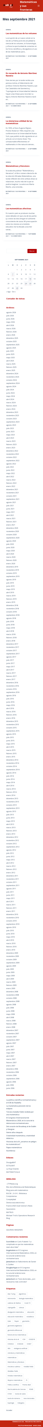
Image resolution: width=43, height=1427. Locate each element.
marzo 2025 (10, 364)
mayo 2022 (10, 473)
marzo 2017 (10, 673)
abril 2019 (10, 592)
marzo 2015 (10, 750)
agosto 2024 (11, 386)
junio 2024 (10, 393)
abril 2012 (10, 863)
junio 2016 (10, 702)
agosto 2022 (11, 464)
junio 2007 (10, 1049)
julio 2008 (10, 1008)
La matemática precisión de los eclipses (18, 1107)
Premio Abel (26, 1385)
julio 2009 (10, 969)
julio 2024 (10, 390)
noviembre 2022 (12, 454)
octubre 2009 (11, 959)
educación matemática (15, 1317)
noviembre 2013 (12, 802)
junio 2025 (10, 354)
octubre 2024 (11, 380)
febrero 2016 (11, 715)
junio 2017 (10, 663)
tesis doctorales (29, 1398)
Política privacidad (25, 1425)
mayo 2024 (10, 396)
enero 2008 (10, 1027)
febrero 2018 (11, 637)
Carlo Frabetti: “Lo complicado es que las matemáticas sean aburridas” (20, 1244)
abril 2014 (10, 785)
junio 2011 (10, 895)
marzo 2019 (10, 596)
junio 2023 (10, 431)
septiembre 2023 (12, 422)
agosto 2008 (11, 1004)
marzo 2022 (10, 480)
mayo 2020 (10, 551)
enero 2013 (10, 834)
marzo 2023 (10, 441)
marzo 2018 (10, 634)
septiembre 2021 (12, 499)
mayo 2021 (10, 512)
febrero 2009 (11, 985)
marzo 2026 (10, 328)
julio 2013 (10, 814)
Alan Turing (11, 1294)
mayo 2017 (10, 666)
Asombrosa (10, 1151)
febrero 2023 (11, 444)
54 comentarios (16, 236)
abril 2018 (10, 631)
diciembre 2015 (12, 721)
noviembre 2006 (12, 1072)
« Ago (8, 292)
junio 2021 (10, 509)
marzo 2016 (10, 711)
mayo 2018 (10, 628)
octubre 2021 (11, 496)
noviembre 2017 (12, 647)
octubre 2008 (11, 998)
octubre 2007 (11, 1037)
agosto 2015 (11, 734)
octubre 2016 (11, 689)
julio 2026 (10, 316)
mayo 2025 (10, 357)
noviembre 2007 (12, 1033)
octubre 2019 (11, 573)
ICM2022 (11, 1344)
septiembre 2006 (12, 1079)
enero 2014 (10, 795)
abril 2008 (10, 1017)
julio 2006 (10, 1085)
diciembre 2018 (12, 605)
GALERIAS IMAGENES (14, 1230)
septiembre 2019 (12, 576)
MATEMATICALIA (13, 1172)
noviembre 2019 (12, 570)
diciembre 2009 (12, 953)
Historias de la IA (13, 1339)
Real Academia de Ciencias (17, 1389)
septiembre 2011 (12, 885)
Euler (9, 1321)
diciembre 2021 (12, 489)
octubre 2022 (11, 457)
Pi (26, 1380)
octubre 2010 (11, 921)
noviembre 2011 (12, 879)
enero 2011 (10, 911)
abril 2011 (10, 901)
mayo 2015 (10, 744)
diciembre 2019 (12, 567)
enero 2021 (10, 525)
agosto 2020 (11, 541)
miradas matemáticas (15, 1376)
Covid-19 (27, 1303)
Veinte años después (14, 1132)
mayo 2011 (10, 898)
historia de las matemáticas (17, 1335)
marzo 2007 (10, 1059)
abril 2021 (10, 515)
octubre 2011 (11, 882)
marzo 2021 (10, 518)
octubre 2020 (11, 534)
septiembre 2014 (12, 769)
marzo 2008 (10, 1020)
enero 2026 (10, 335)
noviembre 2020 (12, 531)
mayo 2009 (10, 975)
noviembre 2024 (12, 377)
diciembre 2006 (12, 1069)
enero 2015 (10, 757)
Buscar (32, 251)
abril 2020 (10, 554)
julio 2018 (10, 621)
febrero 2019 (11, 599)
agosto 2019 (11, 579)
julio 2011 (10, 892)
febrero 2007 (11, 1062)
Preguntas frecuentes (33, 1422)
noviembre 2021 (12, 493)
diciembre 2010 (12, 914)
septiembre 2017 (12, 654)
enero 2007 (10, 1066)
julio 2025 (10, 351)
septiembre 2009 (12, 963)
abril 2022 (10, 476)
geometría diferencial (15, 1330)
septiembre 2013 (12, 808)
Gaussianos (10, 1209)
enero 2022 (10, 486)
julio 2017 (10, 660)
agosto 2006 (11, 1082)
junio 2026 (10, 319)
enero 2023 (10, 448)
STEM (10, 1394)
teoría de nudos (20, 1394)
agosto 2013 (11, 811)
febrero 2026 (11, 332)
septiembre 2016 (12, 692)
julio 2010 (10, 930)
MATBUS (9, 1212)
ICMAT (29, 1344)
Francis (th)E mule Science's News (19, 1206)
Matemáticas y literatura (17, 166)
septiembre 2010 (12, 924)
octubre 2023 (11, 419)
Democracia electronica (15, 1202)
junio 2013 (10, 818)
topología (11, 1403)
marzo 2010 (10, 943)
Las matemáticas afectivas (18, 208)
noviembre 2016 (12, 686)
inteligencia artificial (20, 1348)
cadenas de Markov (14, 1303)
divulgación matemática (16, 1312)
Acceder (9, 1410)
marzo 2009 (10, 982)
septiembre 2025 (12, 345)
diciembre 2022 (12, 451)
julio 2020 (10, 544)
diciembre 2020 (12, 528)
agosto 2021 (11, 502)
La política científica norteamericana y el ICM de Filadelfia (21, 1101)
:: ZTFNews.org (12, 1184)
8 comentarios (16, 106)
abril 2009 (10, 979)
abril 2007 (10, 1056)
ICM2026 (20, 1344)
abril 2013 (10, 824)
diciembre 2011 (12, 876)
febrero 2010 (11, 946)
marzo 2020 (10, 557)
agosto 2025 (11, 348)
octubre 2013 (11, 805)
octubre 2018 (11, 612)
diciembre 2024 (12, 373)
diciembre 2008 (12, 991)
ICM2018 (32, 1339)
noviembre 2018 (12, 608)
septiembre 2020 (12, 538)
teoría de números (14, 1398)
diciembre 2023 (12, 412)
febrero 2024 (11, 406)
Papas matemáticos (14, 1147)
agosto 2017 (11, 657)
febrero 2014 (11, 792)
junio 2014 (10, 779)
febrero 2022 (11, 483)
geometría (25, 1321)
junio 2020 (10, 547)
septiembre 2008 (12, 1001)
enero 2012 (10, 872)
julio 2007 (10, 1046)
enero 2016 (10, 718)
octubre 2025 (11, 341)
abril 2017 (10, 670)
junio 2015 (10, 740)
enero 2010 (10, 950)
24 (26, 283)
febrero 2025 (11, 367)
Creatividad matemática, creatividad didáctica (20, 1136)
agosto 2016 (11, 695)
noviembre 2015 (12, 724)
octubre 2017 (11, 650)
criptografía (11, 1308)
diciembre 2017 (12, 644)
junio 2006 (10, 1088)
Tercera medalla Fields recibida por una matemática (20, 1113)
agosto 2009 (11, 966)
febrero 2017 (11, 676)
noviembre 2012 (12, 840)
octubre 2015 (11, 728)
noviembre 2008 (12, 995)
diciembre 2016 (12, 682)
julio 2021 (10, 505)
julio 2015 (10, 737)
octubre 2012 (11, 843)
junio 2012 (10, 856)
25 (30, 283)
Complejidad (11, 1199)
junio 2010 (10, 934)
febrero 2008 (11, 1024)
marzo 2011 (10, 905)
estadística (30, 1317)
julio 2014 (10, 776)
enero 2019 (10, 602)
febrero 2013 (11, 831)
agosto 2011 (11, 888)
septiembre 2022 (12, 460)
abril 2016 (10, 708)
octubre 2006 (11, 1075)
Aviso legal (37, 1425)
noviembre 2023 (12, 415)
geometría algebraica (15, 1326)
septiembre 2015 (12, 731)
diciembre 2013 (12, 798)
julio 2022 (10, 467)
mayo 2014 (10, 782)
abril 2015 (10, 747)
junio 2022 (10, 470)
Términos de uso (18, 1422)
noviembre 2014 (12, 763)
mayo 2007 (10, 1053)
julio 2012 (10, 853)
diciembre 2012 (12, 837)
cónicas (21, 1308)
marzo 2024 (10, 402)
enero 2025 (10, 370)
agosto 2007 (11, 1043)
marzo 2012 (10, 866)
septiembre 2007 (12, 1040)
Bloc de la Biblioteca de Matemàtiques (21, 1187)
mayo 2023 (10, 435)
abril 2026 (10, 325)
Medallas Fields (13, 1371)
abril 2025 (10, 361)
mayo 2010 (10, 937)
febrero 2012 (11, 869)
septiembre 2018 (12, 615)
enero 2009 (10, 988)
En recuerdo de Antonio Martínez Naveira (21, 74)
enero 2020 (10, 563)
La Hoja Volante (12, 1169)
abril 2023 (10, 438)
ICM (24, 1339)
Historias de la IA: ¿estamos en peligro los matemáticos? (21, 1142)
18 (30, 279)
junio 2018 (10, 625)
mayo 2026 (10, 322)
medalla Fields (28, 1367)
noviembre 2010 (12, 917)
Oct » (14, 292)
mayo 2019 (10, 589)
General (8, 30)
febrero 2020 (11, 560)
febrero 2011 (11, 908)
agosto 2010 (11, 927)
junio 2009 (10, 972)
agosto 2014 (11, 773)
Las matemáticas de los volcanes (21, 33)
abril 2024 (10, 399)
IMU (9, 1348)
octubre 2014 (11, 766)
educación (30, 1312)
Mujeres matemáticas (15, 1380)
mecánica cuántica (14, 1367)
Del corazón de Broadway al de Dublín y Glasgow (21, 1127)
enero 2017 (10, 679)
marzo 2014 (10, 789)
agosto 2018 (11, 618)
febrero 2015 (11, 753)
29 (17, 288)
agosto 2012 (11, 850)
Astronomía (12, 1298)
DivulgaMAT (11, 1162)
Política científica (13, 1385)
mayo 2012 (10, 860)
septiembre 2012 (12, 847)
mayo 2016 (10, 705)
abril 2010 (10, 940)
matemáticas (12, 1357)
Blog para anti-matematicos (17, 1190)
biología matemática (26, 1298)
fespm (17, 1321)
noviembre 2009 (12, 956)
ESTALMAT (10, 1166)
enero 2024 (10, 409)
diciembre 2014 (12, 760)
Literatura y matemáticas (16, 1353)
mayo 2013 (10, 821)
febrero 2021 (11, 522)
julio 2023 (10, 428)
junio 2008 (10, 1011)
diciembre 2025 (12, 338)
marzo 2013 (10, 827)
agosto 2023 (11, 425)
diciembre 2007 (12, 1030)
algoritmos (22, 1294)
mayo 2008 (10, 1014)
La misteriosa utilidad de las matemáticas (19, 122)
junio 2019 (10, 586)
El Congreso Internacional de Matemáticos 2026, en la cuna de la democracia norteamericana (20, 1120)
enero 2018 (10, 641)
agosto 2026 (11, 312)
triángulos (21, 1403)
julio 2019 (10, 583)
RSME (31, 1389)
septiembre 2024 (12, 383)
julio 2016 (10, 699)
